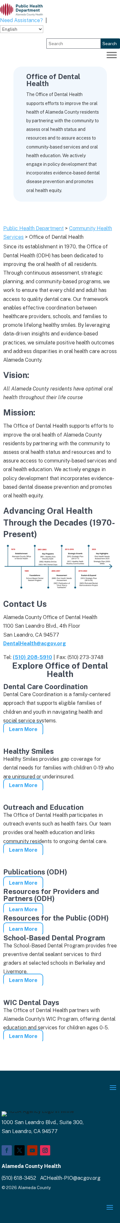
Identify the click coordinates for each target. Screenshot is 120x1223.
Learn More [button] (23, 729)
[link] (21, 9)
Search (109, 43)
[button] (113, 1087)
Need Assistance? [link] (21, 20)
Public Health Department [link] (33, 228)
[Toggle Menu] (112, 55)
